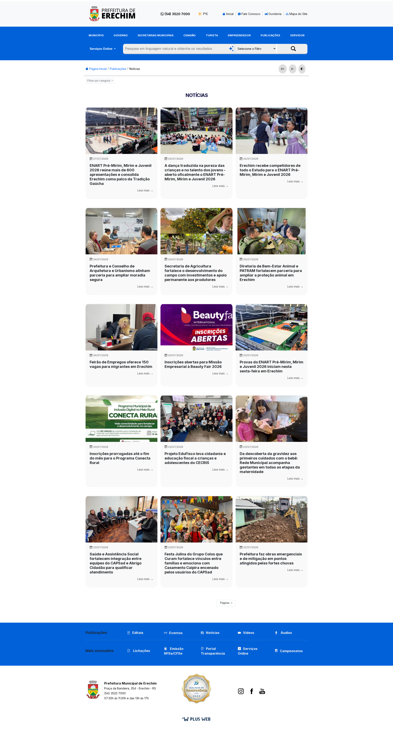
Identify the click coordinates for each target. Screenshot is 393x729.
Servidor (297, 35)
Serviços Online (101, 48)
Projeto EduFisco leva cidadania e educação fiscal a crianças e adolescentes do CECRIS (195, 458)
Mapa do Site (298, 14)
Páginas (225, 603)
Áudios (286, 633)
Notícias (134, 69)
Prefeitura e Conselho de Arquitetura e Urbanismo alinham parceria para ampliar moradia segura (120, 273)
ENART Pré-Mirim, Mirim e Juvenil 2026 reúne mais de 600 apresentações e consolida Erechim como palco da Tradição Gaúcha (120, 174)
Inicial (229, 14)
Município (96, 35)
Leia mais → (145, 190)
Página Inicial (97, 69)
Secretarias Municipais (156, 35)
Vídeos (248, 633)
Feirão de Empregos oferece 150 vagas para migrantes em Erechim (121, 364)
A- (292, 69)
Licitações (141, 651)
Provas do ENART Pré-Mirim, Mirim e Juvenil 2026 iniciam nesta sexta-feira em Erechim (271, 366)
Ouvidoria (274, 14)
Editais (137, 633)
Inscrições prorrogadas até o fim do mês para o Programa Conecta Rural (120, 458)
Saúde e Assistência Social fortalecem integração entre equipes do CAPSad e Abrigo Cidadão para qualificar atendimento (115, 563)
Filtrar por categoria (99, 80)
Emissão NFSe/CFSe (173, 651)
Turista (212, 35)
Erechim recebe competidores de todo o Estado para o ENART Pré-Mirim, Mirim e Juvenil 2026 (270, 170)
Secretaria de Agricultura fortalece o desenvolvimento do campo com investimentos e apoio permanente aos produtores (196, 273)
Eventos (176, 633)
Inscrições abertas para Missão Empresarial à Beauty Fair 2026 (193, 364)
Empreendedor (239, 35)
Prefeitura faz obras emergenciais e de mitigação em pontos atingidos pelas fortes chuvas (271, 558)
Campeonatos (291, 651)
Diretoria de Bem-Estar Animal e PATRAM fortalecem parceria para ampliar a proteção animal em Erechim (271, 273)
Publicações (270, 35)
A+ (283, 69)
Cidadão (189, 35)
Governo (121, 35)
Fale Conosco (250, 14)
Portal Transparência (213, 651)
